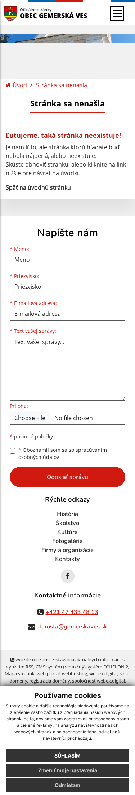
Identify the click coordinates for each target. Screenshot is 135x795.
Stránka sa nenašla (61, 85)
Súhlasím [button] (67, 755)
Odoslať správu (67, 477)
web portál (48, 673)
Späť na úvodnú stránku (38, 187)
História (67, 514)
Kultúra (67, 532)
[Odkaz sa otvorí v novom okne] (68, 576)
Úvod (19, 85)
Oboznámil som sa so (62, 453)
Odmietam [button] (67, 785)
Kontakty (67, 559)
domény (18, 680)
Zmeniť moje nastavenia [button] (67, 770)
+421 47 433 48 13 (72, 612)
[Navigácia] (117, 13)
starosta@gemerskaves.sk (71, 627)
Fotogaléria (67, 541)
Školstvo (67, 523)
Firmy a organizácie (67, 550)
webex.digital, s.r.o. (109, 673)
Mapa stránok (20, 673)
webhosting (74, 673)
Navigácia (21, 13)
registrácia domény (49, 680)
